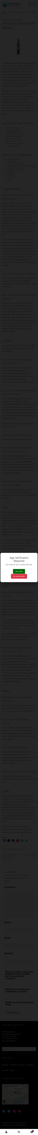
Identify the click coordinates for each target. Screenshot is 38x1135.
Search (19, 1132)
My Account (6, 1132)
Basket (29, 1130)
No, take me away (19, 576)
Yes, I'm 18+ (19, 571)
